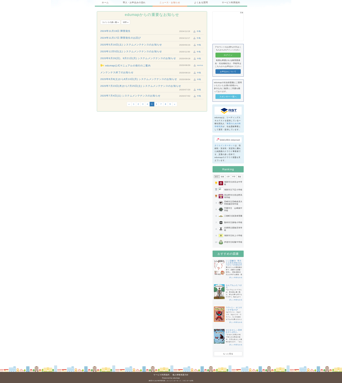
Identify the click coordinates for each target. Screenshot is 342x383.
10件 (125, 22)
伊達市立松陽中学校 (233, 242)
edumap (176, 378)
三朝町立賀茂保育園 (233, 216)
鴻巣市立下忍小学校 (233, 190)
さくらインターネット (225, 145)
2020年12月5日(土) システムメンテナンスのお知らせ (131, 51)
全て (216, 177)
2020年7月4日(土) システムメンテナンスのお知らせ (130, 95)
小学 (228, 177)
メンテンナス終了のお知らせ (116, 72)
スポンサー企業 (187, 380)
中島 (198, 31)
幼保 (222, 177)
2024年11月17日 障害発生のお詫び (120, 37)
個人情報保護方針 (180, 375)
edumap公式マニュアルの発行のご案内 (127, 65)
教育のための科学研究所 (157, 380)
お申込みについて (228, 71)
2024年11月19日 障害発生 (115, 31)
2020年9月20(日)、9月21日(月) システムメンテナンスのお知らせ (138, 58)
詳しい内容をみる (235, 277)
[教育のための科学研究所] (228, 110)
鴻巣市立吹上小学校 (233, 235)
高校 (239, 177)
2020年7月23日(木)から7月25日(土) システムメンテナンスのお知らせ (140, 86)
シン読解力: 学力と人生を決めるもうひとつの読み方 (234, 263)
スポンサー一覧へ (228, 96)
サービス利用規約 (161, 375)
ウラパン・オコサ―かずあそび (234, 308)
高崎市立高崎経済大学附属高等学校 (233, 202)
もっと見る (228, 354)
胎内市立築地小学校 (233, 222)
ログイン (228, 55)
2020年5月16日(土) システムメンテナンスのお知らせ (131, 44)
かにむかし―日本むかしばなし (234, 331)
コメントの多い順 (110, 22)
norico (199, 65)
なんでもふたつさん (234, 286)
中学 (233, 177)
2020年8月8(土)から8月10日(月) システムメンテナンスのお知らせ (138, 79)
